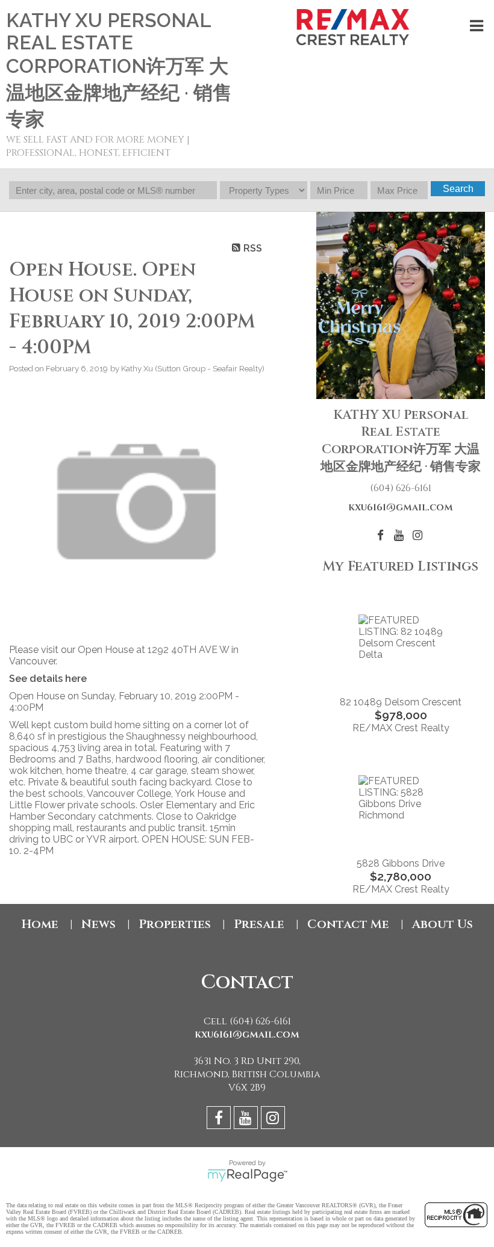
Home (40, 924)
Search (458, 189)
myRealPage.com (247, 1175)
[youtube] (247, 1119)
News (98, 924)
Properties (175, 924)
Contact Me (348, 924)
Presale (259, 924)
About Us (442, 924)
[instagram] (274, 1119)
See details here (48, 678)
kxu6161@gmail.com (400, 507)
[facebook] (220, 1119)
